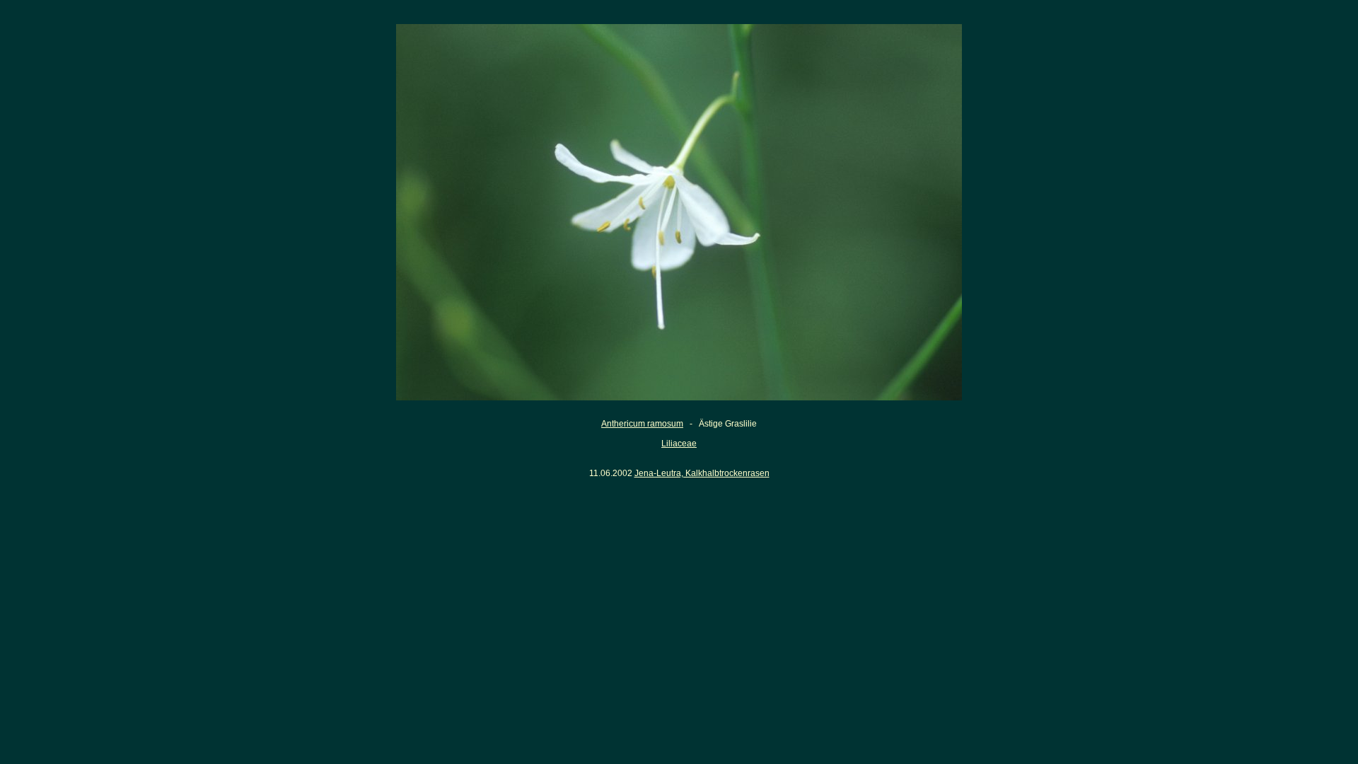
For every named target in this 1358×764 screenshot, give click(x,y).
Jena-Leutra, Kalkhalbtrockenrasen (702, 473)
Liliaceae (679, 443)
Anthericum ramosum (642, 424)
